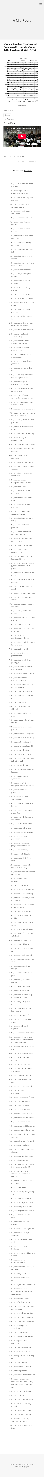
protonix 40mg (23, 1105)
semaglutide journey (25, 1317)
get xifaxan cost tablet (26, 330)
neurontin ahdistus (24, 1366)
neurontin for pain (24, 624)
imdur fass (22, 487)
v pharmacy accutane (26, 832)
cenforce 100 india (24, 294)
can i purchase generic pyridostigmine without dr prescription (22, 566)
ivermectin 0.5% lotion (26, 1033)
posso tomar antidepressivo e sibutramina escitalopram (21, 1291)
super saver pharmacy (26, 738)
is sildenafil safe (23, 1015)
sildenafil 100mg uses (26, 734)
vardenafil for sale (24, 828)
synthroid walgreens (25, 1053)
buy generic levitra (24, 754)
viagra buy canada (24, 1410)
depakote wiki (23, 1187)
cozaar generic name (25, 1202)
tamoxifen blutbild (24, 1351)
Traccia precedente (17, 156)
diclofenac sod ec (24, 1160)
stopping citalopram (25, 1198)
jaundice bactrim (24, 1362)
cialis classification (24, 1391)
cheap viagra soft (24, 940)
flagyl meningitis (24, 1302)
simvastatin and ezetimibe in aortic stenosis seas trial (21, 1174)
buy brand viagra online (26, 1399)
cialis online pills (23, 990)
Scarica (7, 115)
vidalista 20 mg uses (25, 298)
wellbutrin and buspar (26, 1118)
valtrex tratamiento (25, 1347)
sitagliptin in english (25, 1064)
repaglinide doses (24, 1075)
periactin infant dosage (26, 444)
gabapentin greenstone (26, 1284)
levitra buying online (25, 742)
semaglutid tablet (24, 270)
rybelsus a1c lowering (26, 1321)
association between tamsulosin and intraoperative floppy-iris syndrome (22, 1040)
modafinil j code (24, 854)
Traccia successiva (27, 162)
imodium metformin (25, 1336)
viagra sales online (24, 1273)
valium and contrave (25, 1156)
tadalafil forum (23, 944)
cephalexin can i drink (25, 1313)
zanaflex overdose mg (26, 433)
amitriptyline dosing (25, 545)
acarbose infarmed (25, 1086)
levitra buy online (24, 986)
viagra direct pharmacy (26, 765)
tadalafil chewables (25, 691)
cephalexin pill (23, 885)
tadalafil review (23, 750)
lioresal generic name (26, 462)
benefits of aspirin (24, 1145)
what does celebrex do (26, 1113)
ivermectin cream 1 (25, 955)
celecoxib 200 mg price (26, 1126)
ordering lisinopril (24, 1332)
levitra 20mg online (25, 824)
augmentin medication (26, 1211)
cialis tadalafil (23, 649)
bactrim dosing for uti (26, 1228)
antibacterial (22, 702)
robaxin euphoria (24, 1109)
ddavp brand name (25, 1206)
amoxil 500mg (23, 850)
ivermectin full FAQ (25, 218)
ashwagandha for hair (26, 1130)
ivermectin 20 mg (24, 911)
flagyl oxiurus (23, 1371)
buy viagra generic (24, 1414)
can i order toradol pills (26, 409)
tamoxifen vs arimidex (26, 889)
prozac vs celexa (24, 1122)
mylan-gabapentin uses (26, 593)
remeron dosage (24, 1101)
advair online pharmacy (26, 673)
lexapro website (23, 1298)
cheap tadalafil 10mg (25, 929)
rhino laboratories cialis (26, 1375)
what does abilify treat (26, 1097)
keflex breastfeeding (25, 893)
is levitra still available (26, 746)
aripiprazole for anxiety (26, 1141)
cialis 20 (21, 1395)
